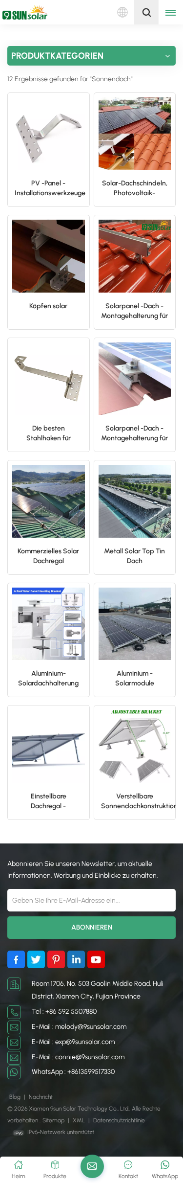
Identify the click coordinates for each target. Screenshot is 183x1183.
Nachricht (41, 1096)
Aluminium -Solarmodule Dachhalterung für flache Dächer (134, 678)
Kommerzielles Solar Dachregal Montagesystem (48, 556)
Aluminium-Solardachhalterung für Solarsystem (48, 678)
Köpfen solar (48, 306)
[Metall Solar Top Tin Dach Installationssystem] (135, 501)
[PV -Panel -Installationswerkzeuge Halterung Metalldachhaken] (48, 133)
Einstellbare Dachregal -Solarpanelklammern (48, 801)
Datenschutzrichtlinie (119, 1120)
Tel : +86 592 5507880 (64, 1011)
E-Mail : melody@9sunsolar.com (79, 1027)
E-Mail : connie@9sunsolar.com (78, 1057)
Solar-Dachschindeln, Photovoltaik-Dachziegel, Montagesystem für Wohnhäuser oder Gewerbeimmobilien (134, 188)
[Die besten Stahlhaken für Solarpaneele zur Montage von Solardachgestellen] (48, 378)
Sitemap (54, 1120)
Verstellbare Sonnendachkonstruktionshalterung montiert (138, 801)
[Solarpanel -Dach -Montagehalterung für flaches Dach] (135, 378)
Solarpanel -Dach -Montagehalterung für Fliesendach (134, 311)
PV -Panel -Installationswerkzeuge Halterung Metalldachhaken (50, 188)
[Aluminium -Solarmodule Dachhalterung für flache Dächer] (135, 624)
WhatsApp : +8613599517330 (73, 1072)
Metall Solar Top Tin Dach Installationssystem (134, 556)
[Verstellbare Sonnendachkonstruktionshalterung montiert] (135, 746)
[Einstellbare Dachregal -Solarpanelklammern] (48, 746)
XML (79, 1120)
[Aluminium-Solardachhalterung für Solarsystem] (48, 624)
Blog (15, 1096)
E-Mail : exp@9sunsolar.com (73, 1042)
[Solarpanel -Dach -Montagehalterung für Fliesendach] (135, 256)
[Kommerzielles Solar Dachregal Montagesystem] (48, 501)
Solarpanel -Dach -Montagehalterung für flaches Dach (134, 433)
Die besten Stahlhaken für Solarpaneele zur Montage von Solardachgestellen (48, 433)
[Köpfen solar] (48, 256)
